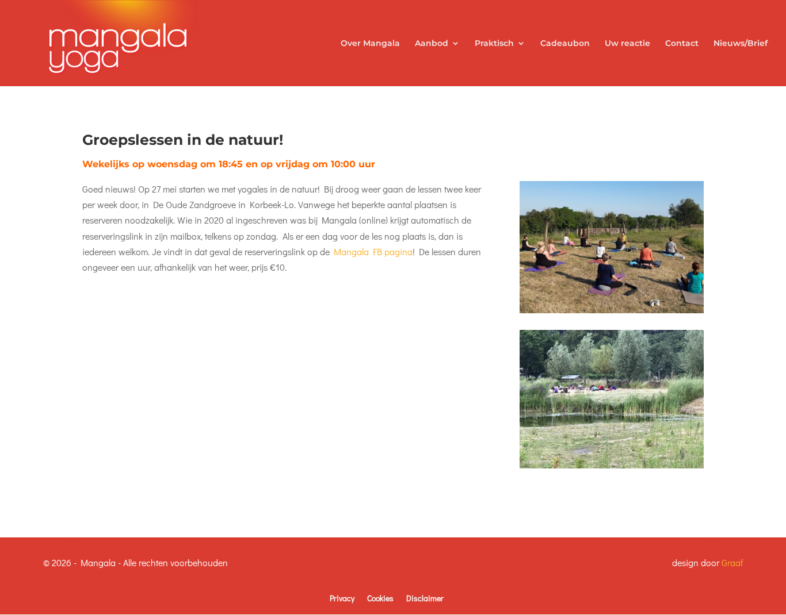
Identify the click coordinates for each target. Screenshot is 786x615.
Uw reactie (627, 43)
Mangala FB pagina (373, 251)
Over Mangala (370, 43)
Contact (682, 43)
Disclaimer (425, 598)
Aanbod (431, 43)
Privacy (342, 598)
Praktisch (494, 43)
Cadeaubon (565, 43)
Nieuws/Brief (740, 43)
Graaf (732, 562)
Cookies (380, 598)
